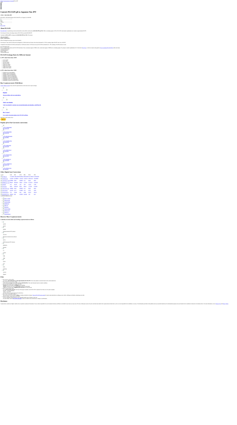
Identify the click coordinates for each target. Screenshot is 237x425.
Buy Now (84, 47)
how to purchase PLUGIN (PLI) (106, 47)
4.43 (35, 194)
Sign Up (3, 119)
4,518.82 (35, 186)
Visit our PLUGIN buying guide (38, 295)
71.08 (35, 184)
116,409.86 (36, 178)
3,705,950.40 (36, 176)
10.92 (35, 190)
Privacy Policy (225, 303)
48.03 (35, 180)
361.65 (35, 192)
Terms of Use (218, 303)
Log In (1, 346)
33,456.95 (36, 182)
